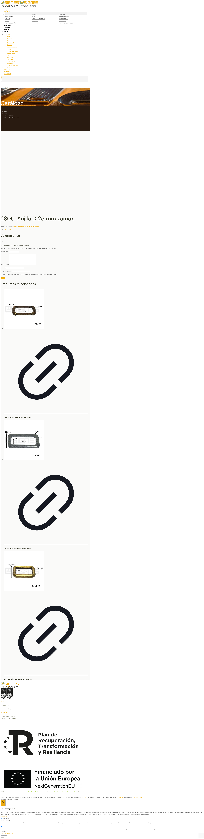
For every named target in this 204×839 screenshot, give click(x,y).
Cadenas (9, 45)
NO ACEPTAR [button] (120, 797)
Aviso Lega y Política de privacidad (37, 792)
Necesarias (6, 818)
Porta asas (10, 63)
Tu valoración (5, 264)
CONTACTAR (7, 74)
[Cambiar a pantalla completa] (3, 835)
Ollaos (8, 55)
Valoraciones (8, 229)
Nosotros (3, 794)
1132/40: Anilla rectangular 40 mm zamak (18, 548)
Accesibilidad (82, 792)
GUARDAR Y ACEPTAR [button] (7, 833)
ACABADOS (7, 68)
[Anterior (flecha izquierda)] (1, 837)
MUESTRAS (7, 70)
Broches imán (10, 43)
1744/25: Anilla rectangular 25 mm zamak (18, 417)
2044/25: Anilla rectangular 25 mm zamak (18, 679)
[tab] (46, 229)
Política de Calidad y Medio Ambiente (67, 792)
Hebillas (9, 49)
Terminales (10, 59)
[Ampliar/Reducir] (1, 835)
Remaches (10, 57)
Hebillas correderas (12, 51)
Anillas (8, 36)
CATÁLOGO (7, 34)
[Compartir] (4, 835)
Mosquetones (11, 53)
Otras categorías (11, 61)
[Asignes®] (28, 6)
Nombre (3, 268)
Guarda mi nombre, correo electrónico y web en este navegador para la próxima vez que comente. (30, 274)
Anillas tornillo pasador (33, 226)
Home (5, 111)
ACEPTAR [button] (83, 797)
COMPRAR (7, 72)
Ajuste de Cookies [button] (138, 797)
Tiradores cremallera (12, 65)
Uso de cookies (52, 792)
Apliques (9, 39)
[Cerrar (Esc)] (6, 835)
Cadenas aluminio (12, 47)
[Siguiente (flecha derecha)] (3, 837)
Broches (9, 41)
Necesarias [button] (4, 816)
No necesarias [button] (4, 825)
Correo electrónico (6, 271)
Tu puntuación (5, 252)
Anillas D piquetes (9, 116)
